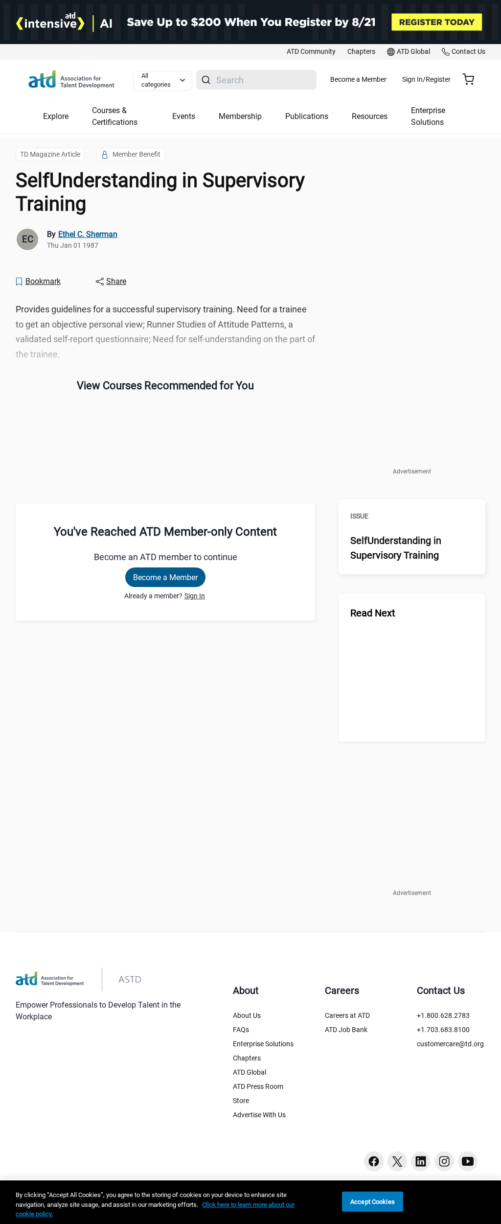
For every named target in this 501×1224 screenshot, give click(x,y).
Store (241, 1101)
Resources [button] (369, 116)
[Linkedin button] (421, 1161)
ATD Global (249, 1072)
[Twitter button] (397, 1161)
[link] (311, 52)
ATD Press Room (258, 1086)
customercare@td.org (450, 1044)
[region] (250, 1202)
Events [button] (183, 116)
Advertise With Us (259, 1115)
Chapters (247, 1058)
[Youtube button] (468, 1161)
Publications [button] (306, 116)
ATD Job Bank (346, 1030)
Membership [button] (240, 116)
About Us (247, 1015)
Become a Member (358, 79)
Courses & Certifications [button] (114, 116)
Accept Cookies (372, 1201)
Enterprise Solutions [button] (428, 116)
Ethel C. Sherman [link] (87, 234)
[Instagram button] (444, 1161)
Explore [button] (55, 116)
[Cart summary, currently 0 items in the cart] (471, 79)
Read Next (372, 613)
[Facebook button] (374, 1161)
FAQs (241, 1030)
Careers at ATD (347, 1015)
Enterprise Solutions (263, 1044)
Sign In (194, 596)
